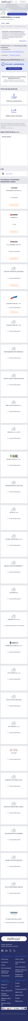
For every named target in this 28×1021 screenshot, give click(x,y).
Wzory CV (4, 987)
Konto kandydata (6, 968)
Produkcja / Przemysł (15, 55)
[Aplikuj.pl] (14, 939)
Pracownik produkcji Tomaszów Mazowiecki (12, 51)
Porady (3, 965)
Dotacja (17, 998)
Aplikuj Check (18, 992)
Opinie (7, 23)
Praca (3, 23)
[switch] (14, 68)
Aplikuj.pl (3, 26)
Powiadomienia (5, 976)
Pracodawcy (9, 26)
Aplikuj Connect (19, 995)
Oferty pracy (4, 959)
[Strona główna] (6, 1)
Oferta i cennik (19, 959)
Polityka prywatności (21, 989)
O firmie (17, 983)
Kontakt (17, 986)
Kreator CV (4, 984)
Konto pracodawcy (20, 967)
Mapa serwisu (19, 1001)
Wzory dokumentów (6, 990)
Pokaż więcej (22, 41)
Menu (24, 2)
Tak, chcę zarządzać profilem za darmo (17, 14)
